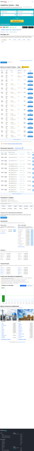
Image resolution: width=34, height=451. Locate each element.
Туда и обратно (23, 285)
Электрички (3, 443)
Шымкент (28, 227)
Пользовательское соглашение (6, 437)
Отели (2, 448)
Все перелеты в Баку (22, 339)
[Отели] (12, 1)
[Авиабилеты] (10, 1)
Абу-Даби (19, 269)
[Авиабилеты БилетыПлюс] (3, 431)
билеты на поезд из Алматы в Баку (15, 143)
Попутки (3, 447)
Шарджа (19, 273)
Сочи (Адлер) (2, 270)
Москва (1, 272)
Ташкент (1, 269)
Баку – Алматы (7, 24)
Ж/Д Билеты (3, 442)
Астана (21, 227)
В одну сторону (29, 285)
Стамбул (19, 272)
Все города (14, 448)
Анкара (19, 270)
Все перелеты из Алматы (6, 339)
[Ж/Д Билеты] (8, 1)
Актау (1, 273)
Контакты (3, 434)
